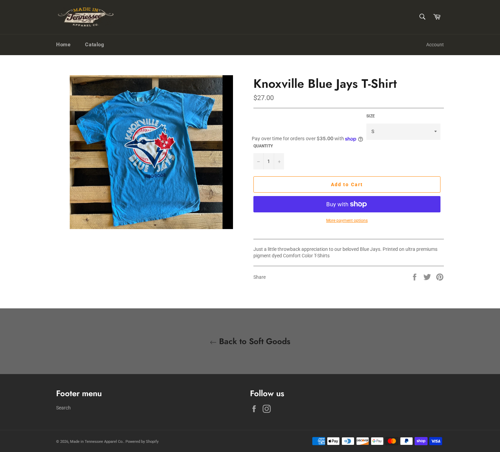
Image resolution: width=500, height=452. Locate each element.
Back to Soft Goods (253, 341)
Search (63, 407)
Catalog (94, 45)
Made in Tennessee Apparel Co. (96, 441)
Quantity (263, 146)
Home (63, 45)
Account (435, 44)
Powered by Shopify (142, 441)
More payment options (347, 220)
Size (370, 116)
